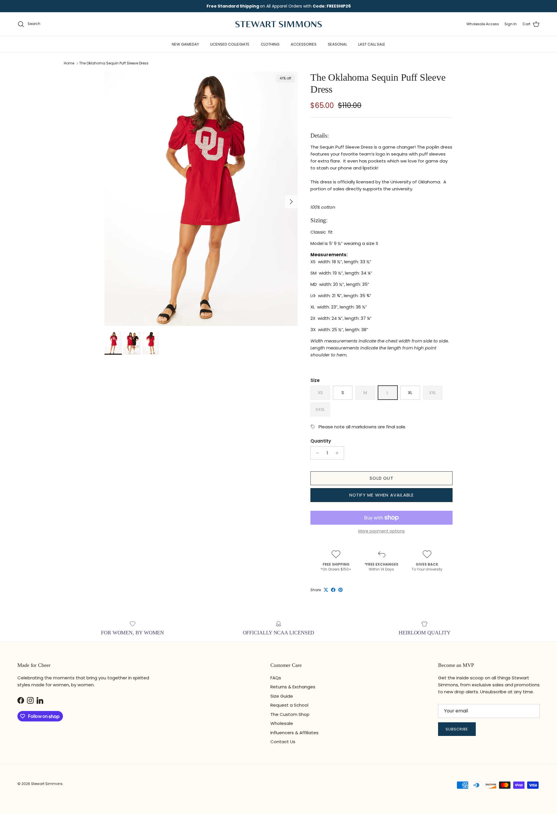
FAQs (275, 678)
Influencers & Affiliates (294, 733)
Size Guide (281, 696)
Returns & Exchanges (292, 687)
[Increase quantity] (339, 453)
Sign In (510, 23)
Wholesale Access (482, 23)
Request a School (289, 705)
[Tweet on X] (326, 590)
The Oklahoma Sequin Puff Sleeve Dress (114, 63)
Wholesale (281, 723)
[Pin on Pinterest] (340, 590)
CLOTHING (270, 44)
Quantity (320, 441)
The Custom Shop (290, 714)
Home (69, 63)
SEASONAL (337, 44)
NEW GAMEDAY (185, 44)
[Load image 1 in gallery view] (201, 199)
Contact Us (282, 742)
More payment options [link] (381, 531)
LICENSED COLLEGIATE (229, 44)
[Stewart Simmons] (278, 24)
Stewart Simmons (47, 783)
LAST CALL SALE (371, 44)
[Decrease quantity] (316, 453)
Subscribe (457, 729)
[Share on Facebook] (333, 590)
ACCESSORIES (304, 44)
